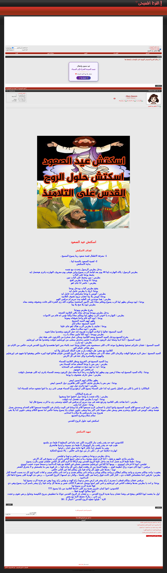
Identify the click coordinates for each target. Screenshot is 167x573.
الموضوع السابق (87, 510)
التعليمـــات (115, 53)
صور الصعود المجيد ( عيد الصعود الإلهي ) (152, 529)
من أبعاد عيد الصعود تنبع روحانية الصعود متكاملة (150, 522)
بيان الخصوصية (12, 567)
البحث (16, 53)
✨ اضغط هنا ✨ (83, 78)
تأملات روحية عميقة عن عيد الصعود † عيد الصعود (150, 527)
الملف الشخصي (21, 93)
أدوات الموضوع (22, 88)
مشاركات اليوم (50, 53)
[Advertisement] (104, 30)
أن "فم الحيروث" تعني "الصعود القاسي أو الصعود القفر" (149, 524)
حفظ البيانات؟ (9, 48)
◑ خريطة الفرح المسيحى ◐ (154, 536)
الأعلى (6, 567)
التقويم (85, 53)
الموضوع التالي (79, 510)
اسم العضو (25, 47)
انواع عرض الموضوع (11, 88)
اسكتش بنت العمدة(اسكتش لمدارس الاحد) (151, 532)
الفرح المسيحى (19, 567)
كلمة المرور (25, 49)
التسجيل (147, 53)
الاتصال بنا (26, 567)
